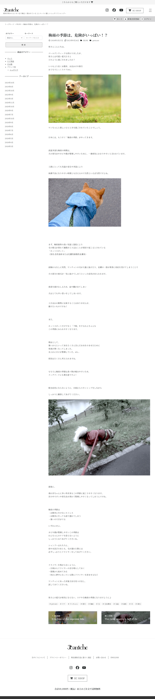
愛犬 (84, 604)
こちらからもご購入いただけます (76, 2)
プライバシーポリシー (58, 657)
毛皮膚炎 (107, 604)
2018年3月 (9, 146)
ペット (9, 58)
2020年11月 (9, 102)
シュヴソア (14, 70)
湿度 (125, 604)
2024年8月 (9, 86)
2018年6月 (9, 134)
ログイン (148, 19)
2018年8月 (9, 126)
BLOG (85, 40)
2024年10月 (9, 83)
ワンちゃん (74, 604)
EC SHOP (137, 10)
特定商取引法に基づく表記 (81, 657)
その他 (9, 64)
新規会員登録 (133, 19)
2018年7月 (9, 130)
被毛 (139, 604)
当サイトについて (38, 657)
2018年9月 (9, 122)
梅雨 (91, 604)
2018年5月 (9, 138)
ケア (63, 604)
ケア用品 (10, 61)
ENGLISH (115, 657)
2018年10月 (9, 118)
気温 (117, 604)
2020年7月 (9, 114)
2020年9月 (9, 110)
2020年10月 (9, 106)
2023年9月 (9, 95)
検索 (24, 45)
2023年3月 (9, 98)
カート (119, 19)
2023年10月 (9, 90)
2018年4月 (9, 142)
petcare (96, 40)
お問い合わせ (101, 657)
